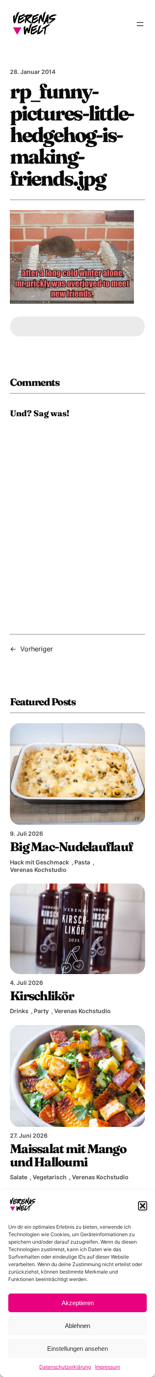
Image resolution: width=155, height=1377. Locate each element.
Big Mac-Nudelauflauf (71, 846)
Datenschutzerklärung (65, 1367)
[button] (142, 1206)
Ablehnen (77, 1325)
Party (41, 1010)
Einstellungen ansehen (77, 1348)
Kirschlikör (42, 995)
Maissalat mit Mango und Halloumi (68, 1155)
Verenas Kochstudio (38, 869)
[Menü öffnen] (140, 24)
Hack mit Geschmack (39, 862)
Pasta (82, 862)
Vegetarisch (50, 1177)
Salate (18, 1177)
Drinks (19, 1010)
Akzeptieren (78, 1302)
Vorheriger (36, 649)
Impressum (107, 1367)
